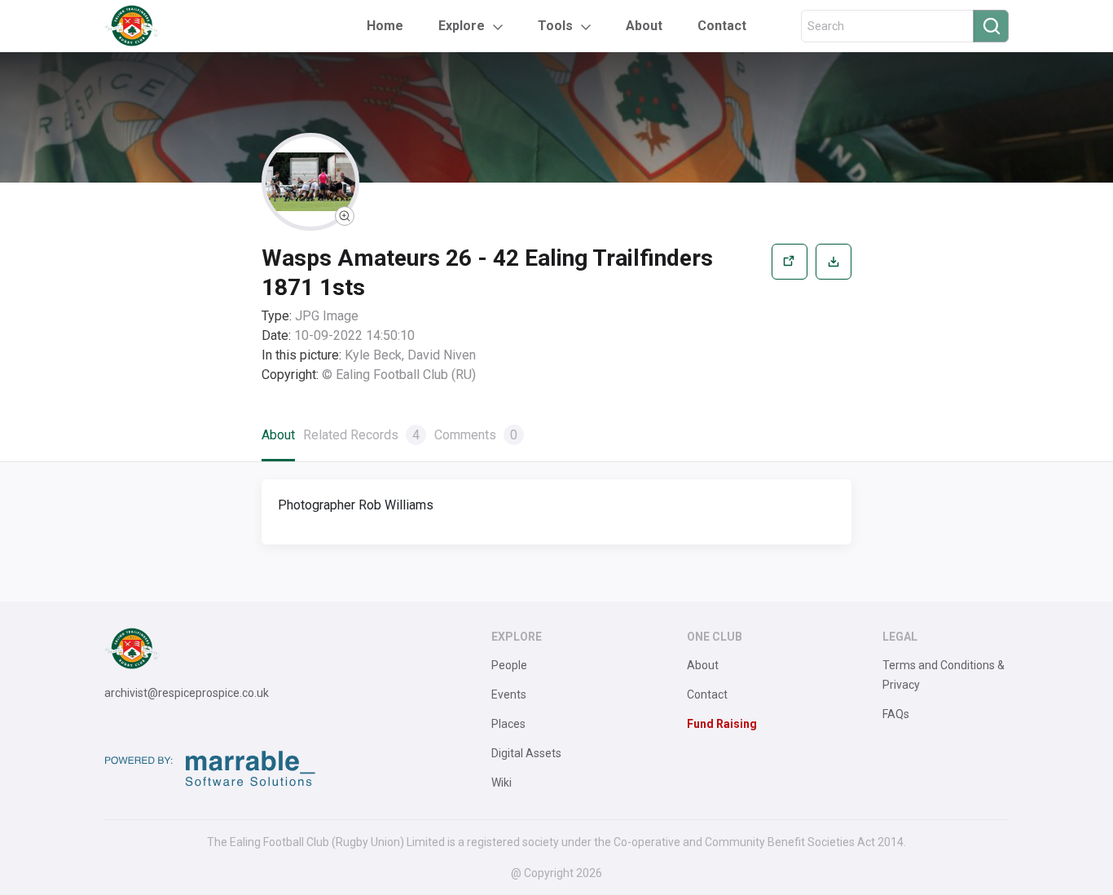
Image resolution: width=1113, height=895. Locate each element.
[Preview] (789, 314)
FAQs (895, 714)
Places (508, 723)
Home (385, 25)
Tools (555, 25)
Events (508, 694)
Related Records (361, 435)
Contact (721, 25)
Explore (461, 25)
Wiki (501, 782)
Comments (475, 435)
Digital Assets (526, 753)
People (509, 665)
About (644, 25)
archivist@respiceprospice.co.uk (186, 692)
